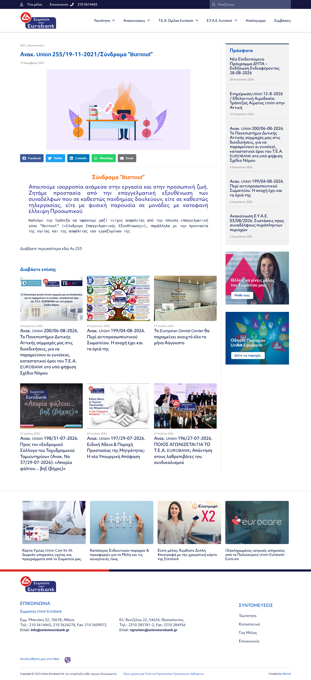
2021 (23, 45)
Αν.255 (76, 248)
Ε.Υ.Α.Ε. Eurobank (219, 20)
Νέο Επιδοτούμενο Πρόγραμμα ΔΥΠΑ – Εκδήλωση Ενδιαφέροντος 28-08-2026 (254, 65)
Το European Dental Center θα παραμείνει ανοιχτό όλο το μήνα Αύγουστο (181, 336)
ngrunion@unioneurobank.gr (153, 629)
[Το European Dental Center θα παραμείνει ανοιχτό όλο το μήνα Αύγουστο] (185, 298)
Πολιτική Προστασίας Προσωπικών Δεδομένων (174, 674)
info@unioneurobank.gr (50, 629)
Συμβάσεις (282, 20)
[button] (32, 158)
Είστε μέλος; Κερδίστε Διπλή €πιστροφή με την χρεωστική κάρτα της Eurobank (187, 554)
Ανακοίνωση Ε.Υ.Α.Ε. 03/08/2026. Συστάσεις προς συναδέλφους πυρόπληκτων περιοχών (257, 222)
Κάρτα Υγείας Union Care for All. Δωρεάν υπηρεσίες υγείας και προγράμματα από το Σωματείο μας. (52, 554)
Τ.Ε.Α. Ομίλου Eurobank (175, 20)
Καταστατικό (249, 624)
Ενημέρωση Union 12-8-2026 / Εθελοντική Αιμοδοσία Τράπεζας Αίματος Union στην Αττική (257, 100)
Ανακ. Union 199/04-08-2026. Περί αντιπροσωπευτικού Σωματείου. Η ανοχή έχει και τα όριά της (116, 340)
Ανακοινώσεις (134, 20)
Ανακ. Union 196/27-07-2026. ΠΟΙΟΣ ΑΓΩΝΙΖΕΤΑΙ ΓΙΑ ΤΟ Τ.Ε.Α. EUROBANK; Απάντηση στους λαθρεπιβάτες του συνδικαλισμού (183, 450)
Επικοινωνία (249, 641)
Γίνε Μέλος (248, 632)
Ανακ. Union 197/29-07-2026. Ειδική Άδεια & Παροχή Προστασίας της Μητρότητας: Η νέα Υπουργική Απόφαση (116, 447)
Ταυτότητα (102, 20)
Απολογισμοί (256, 20)
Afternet (286, 674)
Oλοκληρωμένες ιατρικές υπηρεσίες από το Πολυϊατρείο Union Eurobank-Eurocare (255, 554)
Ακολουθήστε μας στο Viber (39, 659)
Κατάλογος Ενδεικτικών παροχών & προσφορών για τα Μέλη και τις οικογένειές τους (119, 554)
